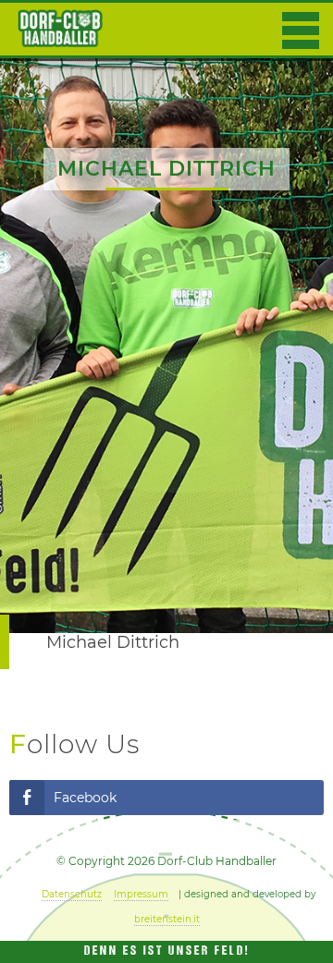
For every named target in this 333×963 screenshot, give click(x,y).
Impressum (141, 894)
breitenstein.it (167, 919)
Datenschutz (72, 894)
